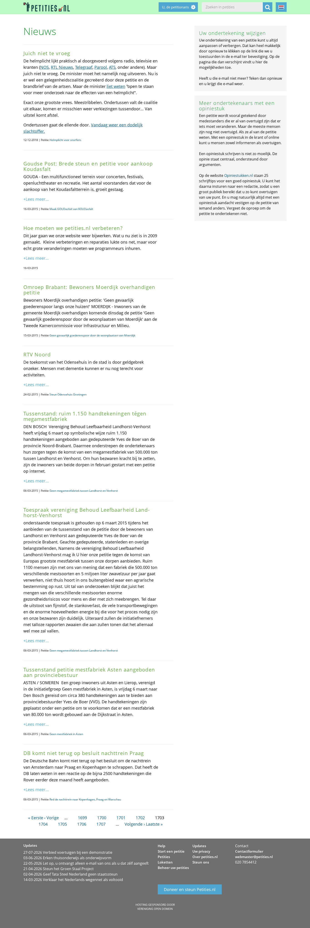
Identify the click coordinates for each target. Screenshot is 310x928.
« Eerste (35, 817)
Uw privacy (201, 851)
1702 (140, 817)
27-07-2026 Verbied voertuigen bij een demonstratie (67, 852)
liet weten (116, 86)
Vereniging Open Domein (155, 909)
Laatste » (154, 824)
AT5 (112, 67)
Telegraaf (83, 67)
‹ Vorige (51, 817)
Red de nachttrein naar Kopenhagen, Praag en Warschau (85, 799)
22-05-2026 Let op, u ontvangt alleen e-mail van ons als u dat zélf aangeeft (86, 863)
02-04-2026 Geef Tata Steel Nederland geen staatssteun (70, 874)
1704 (43, 824)
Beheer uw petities (173, 867)
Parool (100, 67)
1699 (82, 817)
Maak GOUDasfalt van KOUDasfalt (71, 209)
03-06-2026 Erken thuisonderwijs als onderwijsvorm (67, 857)
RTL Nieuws (62, 67)
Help (161, 846)
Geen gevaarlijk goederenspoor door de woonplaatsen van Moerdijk (92, 335)
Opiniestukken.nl (238, 175)
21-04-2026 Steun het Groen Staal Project (58, 868)
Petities (164, 856)
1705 (62, 824)
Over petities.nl (205, 856)
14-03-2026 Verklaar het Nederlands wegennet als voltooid (73, 879)
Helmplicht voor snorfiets (65, 140)
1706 (81, 824)
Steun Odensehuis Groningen (67, 394)
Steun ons (200, 862)
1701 (120, 817)
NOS (44, 67)
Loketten (165, 862)
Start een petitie (171, 851)
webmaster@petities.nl (254, 856)
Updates (199, 846)
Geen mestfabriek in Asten (66, 734)
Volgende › (135, 824)
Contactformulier (249, 851)
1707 (101, 824)
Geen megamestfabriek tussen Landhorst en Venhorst (83, 491)
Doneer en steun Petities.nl (190, 889)
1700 (101, 817)
